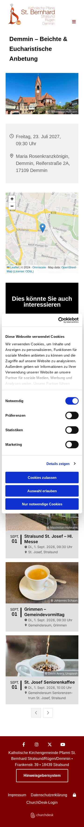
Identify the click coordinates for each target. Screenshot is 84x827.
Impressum (17, 795)
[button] (71, 22)
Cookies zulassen (42, 478)
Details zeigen (58, 463)
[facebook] (23, 744)
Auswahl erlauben (42, 491)
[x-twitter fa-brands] (49, 744)
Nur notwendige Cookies (42, 504)
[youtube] (62, 744)
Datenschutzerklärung (49, 795)
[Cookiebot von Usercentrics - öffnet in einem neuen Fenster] (59, 320)
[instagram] (36, 744)
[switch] (72, 415)
